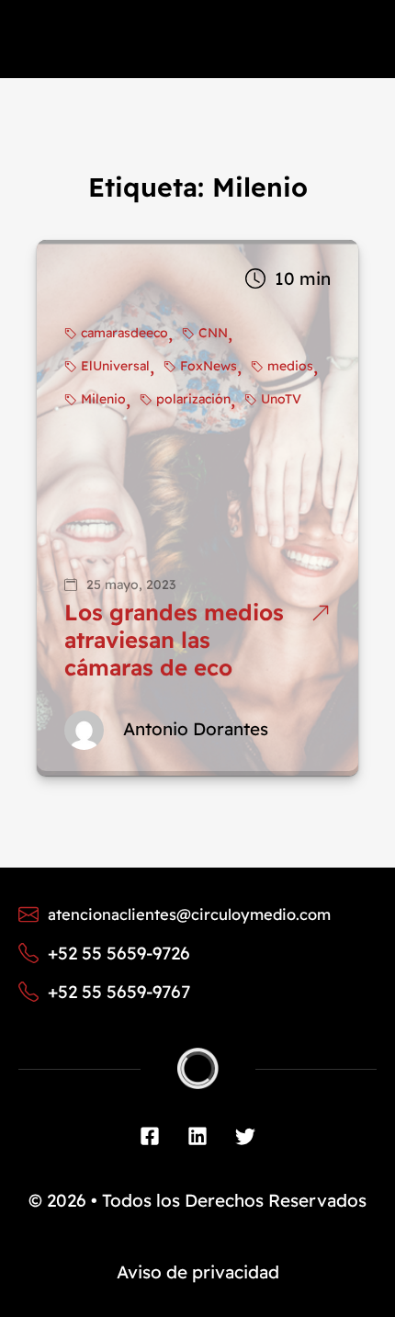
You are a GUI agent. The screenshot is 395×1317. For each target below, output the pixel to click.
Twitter (245, 1136)
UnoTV (281, 399)
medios (290, 366)
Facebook (150, 1136)
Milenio (103, 399)
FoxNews (208, 366)
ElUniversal (115, 366)
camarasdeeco (124, 332)
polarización (193, 399)
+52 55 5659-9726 (119, 953)
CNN (213, 332)
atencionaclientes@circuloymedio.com (189, 914)
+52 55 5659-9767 (119, 992)
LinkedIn (197, 1136)
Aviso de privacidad (198, 1272)
